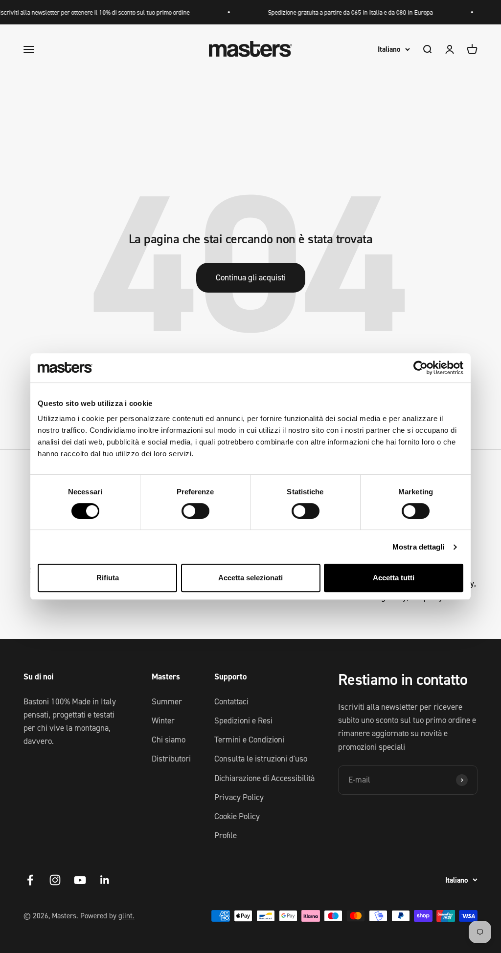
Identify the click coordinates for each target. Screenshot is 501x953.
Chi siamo (168, 739)
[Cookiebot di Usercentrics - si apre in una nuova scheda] (420, 367)
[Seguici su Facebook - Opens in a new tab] (30, 880)
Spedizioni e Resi (243, 720)
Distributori (171, 758)
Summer (167, 701)
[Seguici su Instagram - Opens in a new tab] (55, 880)
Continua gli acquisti (251, 277)
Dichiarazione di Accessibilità (264, 778)
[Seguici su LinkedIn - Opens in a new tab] (105, 880)
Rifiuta (107, 577)
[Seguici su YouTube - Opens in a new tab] (80, 880)
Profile (225, 835)
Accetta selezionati (250, 577)
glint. (126, 915)
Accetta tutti (393, 577)
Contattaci (231, 701)
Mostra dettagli (418, 547)
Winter (163, 720)
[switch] (195, 511)
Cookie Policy (237, 816)
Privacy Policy (239, 797)
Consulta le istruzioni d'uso (260, 758)
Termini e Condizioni (249, 739)
